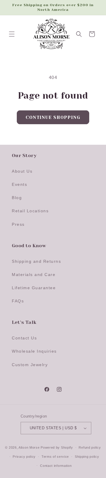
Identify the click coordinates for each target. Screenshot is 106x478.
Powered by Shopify (57, 447)
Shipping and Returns (36, 261)
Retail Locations (30, 210)
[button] (11, 34)
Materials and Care (33, 274)
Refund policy (90, 447)
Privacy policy (24, 456)
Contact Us (24, 338)
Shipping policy (87, 456)
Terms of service (55, 456)
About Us (22, 171)
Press (18, 224)
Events (19, 184)
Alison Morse (29, 447)
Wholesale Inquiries (34, 351)
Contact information (56, 465)
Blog (17, 197)
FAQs (18, 301)
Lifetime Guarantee (34, 287)
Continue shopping (53, 117)
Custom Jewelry (30, 364)
